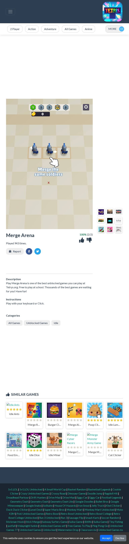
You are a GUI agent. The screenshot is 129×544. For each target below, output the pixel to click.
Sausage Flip (76, 517)
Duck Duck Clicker (17, 509)
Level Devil (36, 509)
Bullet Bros (102, 501)
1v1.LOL (13, 489)
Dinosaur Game (77, 493)
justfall (12, 525)
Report (17, 251)
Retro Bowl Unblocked (74, 513)
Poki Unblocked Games (31, 513)
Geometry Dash (19, 501)
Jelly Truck (98, 505)
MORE (112, 28)
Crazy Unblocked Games (35, 493)
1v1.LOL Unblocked (31, 489)
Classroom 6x (88, 529)
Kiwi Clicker (113, 505)
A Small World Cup (55, 489)
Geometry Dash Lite (62, 501)
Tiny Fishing (116, 521)
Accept (106, 538)
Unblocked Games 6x (110, 529)
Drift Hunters (39, 497)
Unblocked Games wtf (53, 525)
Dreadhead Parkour (17, 497)
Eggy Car (82, 497)
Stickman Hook (15, 521)
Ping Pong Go (100, 525)
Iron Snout (84, 505)
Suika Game (76, 521)
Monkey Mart (75, 509)
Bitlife (88, 521)
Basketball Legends (99, 489)
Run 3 (64, 517)
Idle (56, 322)
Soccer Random (110, 517)
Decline (119, 538)
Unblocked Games (37, 322)
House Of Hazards (65, 505)
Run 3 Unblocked (49, 517)
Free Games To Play (79, 525)
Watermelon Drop (68, 529)
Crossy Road (58, 493)
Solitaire (48, 505)
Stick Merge (33, 521)
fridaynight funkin (27, 525)
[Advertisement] (64, 66)
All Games (14, 322)
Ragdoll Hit (111, 493)
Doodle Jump (95, 493)
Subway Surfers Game (55, 521)
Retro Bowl (52, 513)
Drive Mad (54, 497)
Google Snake (33, 505)
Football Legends (112, 497)
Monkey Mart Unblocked (100, 509)
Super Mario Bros (54, 509)
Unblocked (49, 529)
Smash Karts (92, 517)
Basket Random (77, 489)
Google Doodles (84, 501)
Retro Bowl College (100, 513)
